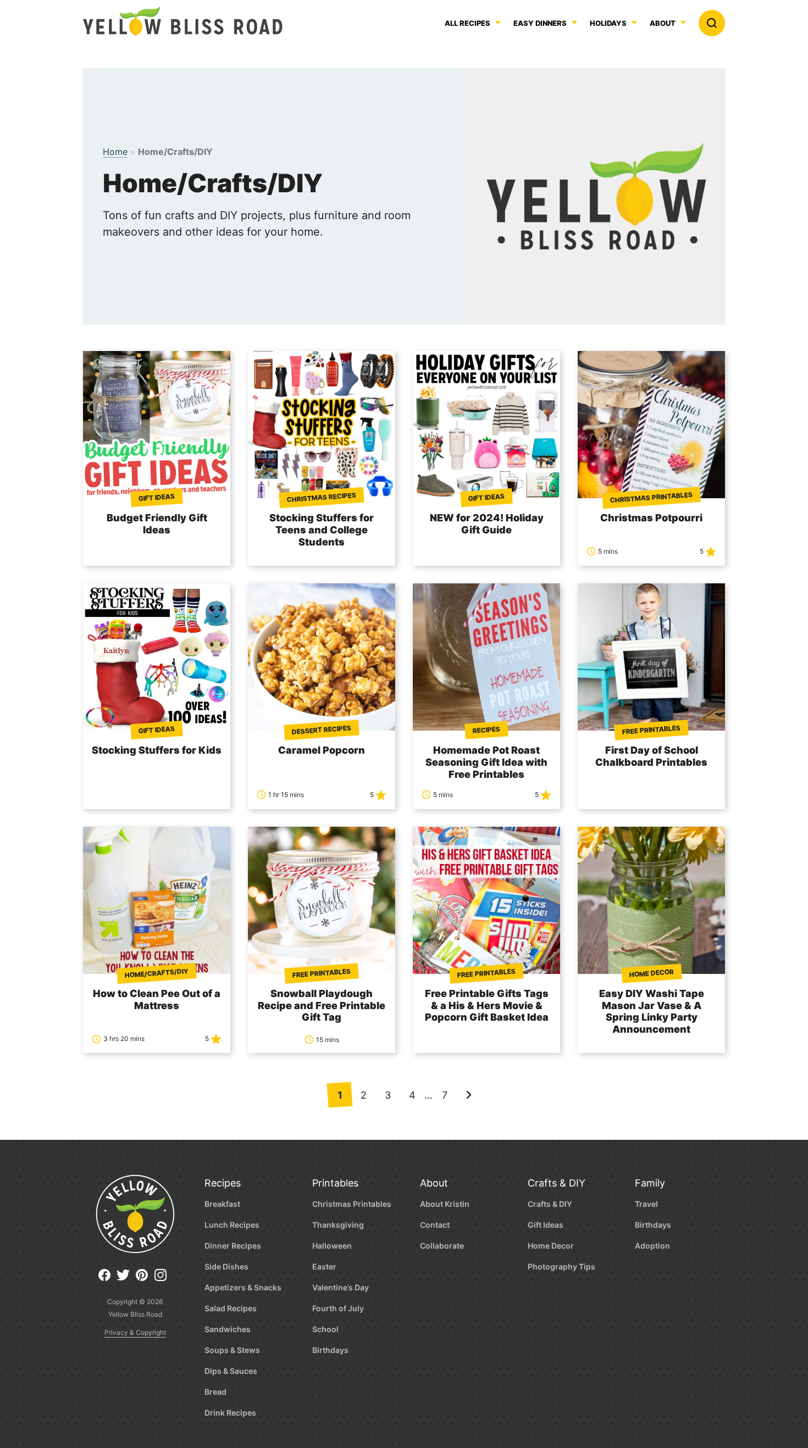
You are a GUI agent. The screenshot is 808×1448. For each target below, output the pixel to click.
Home (115, 151)
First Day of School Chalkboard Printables (651, 756)
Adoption (652, 1245)
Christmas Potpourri (651, 517)
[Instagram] (163, 1279)
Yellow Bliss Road (183, 20)
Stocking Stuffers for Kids (157, 750)
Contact (435, 1224)
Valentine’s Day (340, 1287)
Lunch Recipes (231, 1224)
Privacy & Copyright (135, 1332)
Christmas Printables (351, 1203)
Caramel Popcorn (321, 750)
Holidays (608, 23)
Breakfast (222, 1203)
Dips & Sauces (230, 1370)
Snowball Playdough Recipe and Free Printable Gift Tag (321, 1005)
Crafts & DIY (556, 1183)
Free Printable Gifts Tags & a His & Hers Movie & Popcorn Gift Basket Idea (487, 1005)
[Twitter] (126, 1279)
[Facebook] (107, 1279)
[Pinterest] (144, 1279)
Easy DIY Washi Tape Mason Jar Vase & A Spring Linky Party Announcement (651, 1011)
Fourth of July (338, 1308)
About (663, 23)
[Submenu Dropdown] (574, 22)
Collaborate (442, 1245)
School (325, 1329)
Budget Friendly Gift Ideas (157, 524)
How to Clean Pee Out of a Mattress (156, 999)
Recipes (222, 1183)
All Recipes (467, 23)
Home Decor (551, 1245)
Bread (215, 1391)
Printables (335, 1183)
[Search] (712, 23)
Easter (324, 1266)
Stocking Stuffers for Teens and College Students (321, 530)
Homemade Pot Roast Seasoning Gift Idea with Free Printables (486, 762)
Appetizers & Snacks (242, 1287)
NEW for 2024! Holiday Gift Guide (487, 524)
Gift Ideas (545, 1224)
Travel (646, 1203)
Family (650, 1183)
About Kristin (444, 1203)
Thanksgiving (338, 1224)
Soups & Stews (232, 1350)
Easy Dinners (540, 23)
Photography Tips (561, 1266)
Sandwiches (227, 1329)
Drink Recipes (230, 1412)
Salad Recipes (230, 1308)
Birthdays (330, 1350)
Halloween (332, 1245)
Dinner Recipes (232, 1245)
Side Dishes (226, 1266)
